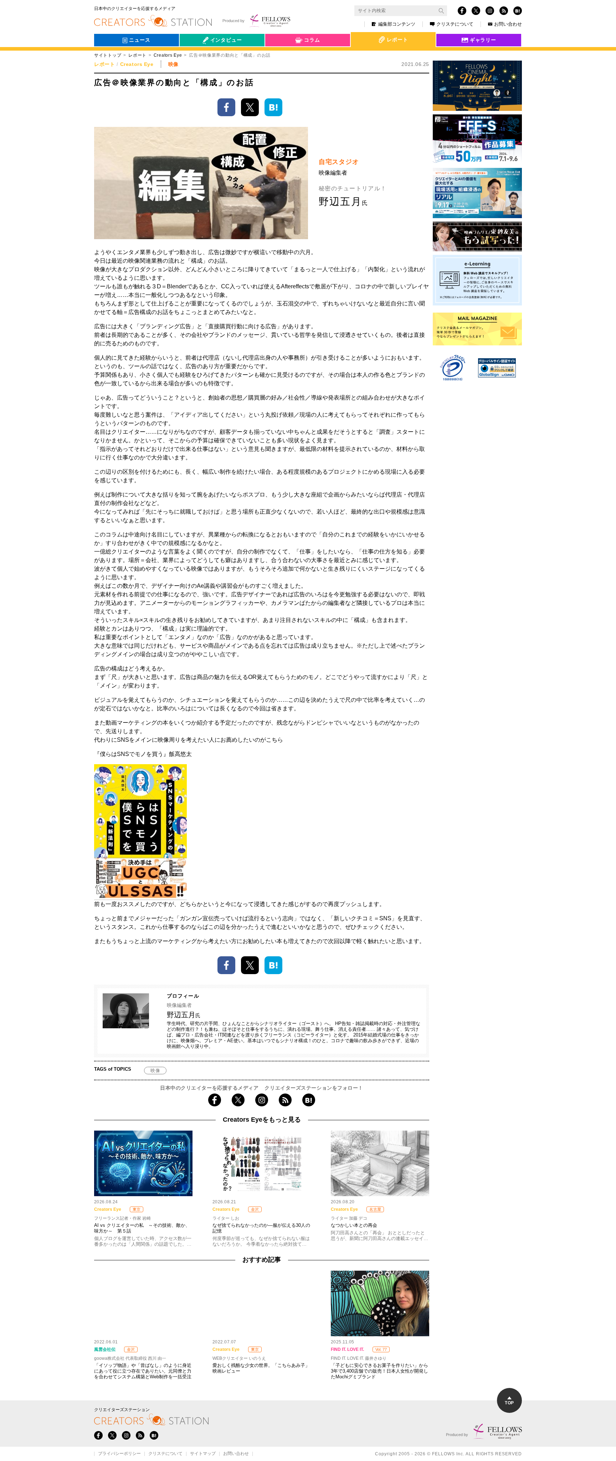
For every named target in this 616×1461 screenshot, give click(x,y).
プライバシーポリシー (119, 1454)
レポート (137, 55)
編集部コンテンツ (396, 24)
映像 (155, 1070)
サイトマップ (203, 1454)
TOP (509, 1402)
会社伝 (193, 56)
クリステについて (454, 24)
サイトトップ (107, 55)
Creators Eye (168, 55)
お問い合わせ (508, 24)
